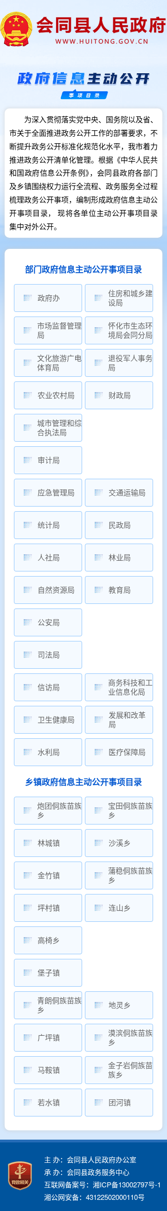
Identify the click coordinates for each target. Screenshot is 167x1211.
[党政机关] (20, 1176)
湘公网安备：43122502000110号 (94, 1197)
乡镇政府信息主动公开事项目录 (83, 782)
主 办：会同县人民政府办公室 (90, 1159)
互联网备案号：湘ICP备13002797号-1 (102, 1184)
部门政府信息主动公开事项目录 (83, 269)
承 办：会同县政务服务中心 (86, 1172)
